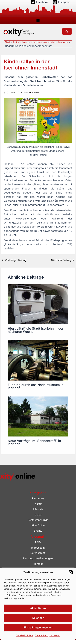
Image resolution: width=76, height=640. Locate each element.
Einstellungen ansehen (38, 627)
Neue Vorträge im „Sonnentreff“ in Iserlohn (34, 442)
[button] (70, 572)
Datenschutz (41, 635)
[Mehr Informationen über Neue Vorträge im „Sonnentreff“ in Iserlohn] (38, 416)
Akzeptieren (38, 608)
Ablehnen (38, 617)
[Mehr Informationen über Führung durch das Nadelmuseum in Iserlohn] (38, 360)
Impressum (54, 635)
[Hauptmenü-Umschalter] (38, 20)
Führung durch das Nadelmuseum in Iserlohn (35, 386)
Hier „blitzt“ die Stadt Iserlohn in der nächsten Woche (35, 330)
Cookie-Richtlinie (24, 635)
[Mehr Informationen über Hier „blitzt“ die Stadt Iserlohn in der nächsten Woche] (38, 304)
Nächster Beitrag (62, 260)
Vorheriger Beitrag (14, 260)
